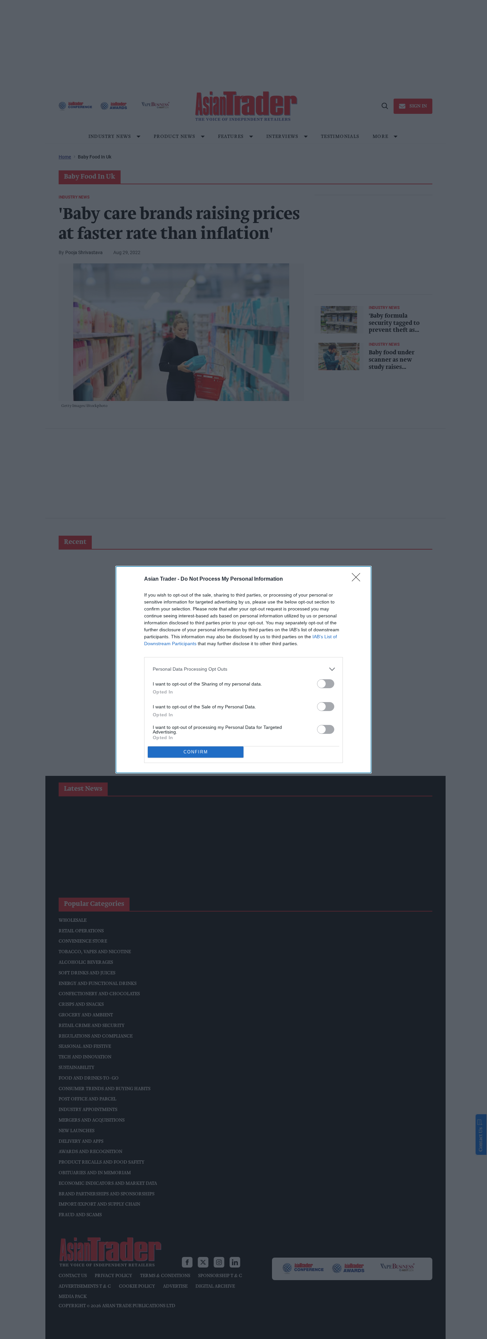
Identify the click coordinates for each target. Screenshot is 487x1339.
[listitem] (243, 669)
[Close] (358, 579)
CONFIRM (196, 751)
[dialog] (243, 669)
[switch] (325, 683)
